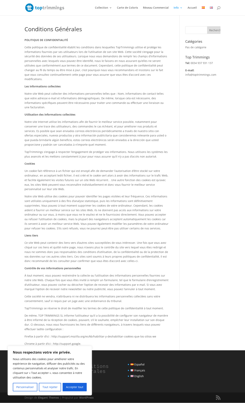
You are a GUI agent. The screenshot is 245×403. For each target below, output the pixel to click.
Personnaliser (25, 387)
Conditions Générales (95, 369)
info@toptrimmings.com (200, 74)
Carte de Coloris (127, 7)
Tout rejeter (50, 387)
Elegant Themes (48, 397)
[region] (50, 370)
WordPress (86, 397)
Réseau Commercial (156, 7)
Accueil (192, 7)
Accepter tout (74, 387)
